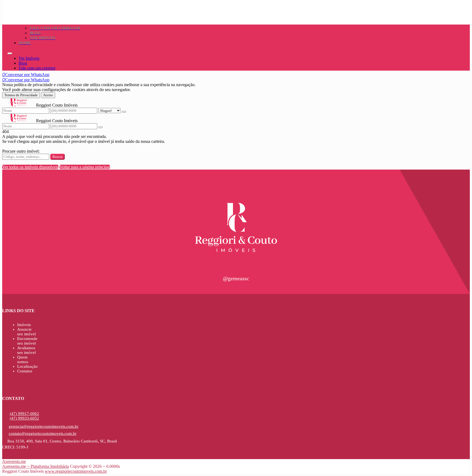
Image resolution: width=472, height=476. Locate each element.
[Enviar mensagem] (124, 112)
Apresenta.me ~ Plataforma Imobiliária (35, 466)
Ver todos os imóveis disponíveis (30, 167)
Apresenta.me (14, 461)
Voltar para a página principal (85, 167)
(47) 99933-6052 (24, 418)
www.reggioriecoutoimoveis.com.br (76, 471)
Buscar (57, 157)
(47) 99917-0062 (24, 413)
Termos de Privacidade (21, 95)
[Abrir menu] (10, 52)
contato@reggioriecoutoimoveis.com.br (42, 433)
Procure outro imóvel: (21, 151)
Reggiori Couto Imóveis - (30, 4)
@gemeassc (236, 278)
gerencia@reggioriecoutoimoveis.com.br (43, 426)
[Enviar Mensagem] (100, 127)
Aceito (48, 95)
